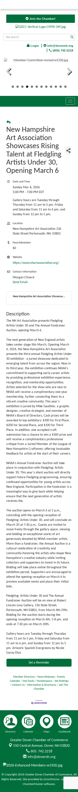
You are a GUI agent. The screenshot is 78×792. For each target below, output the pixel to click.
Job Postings (61, 681)
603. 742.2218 (41, 751)
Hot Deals (28, 681)
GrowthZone (51, 779)
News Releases (46, 677)
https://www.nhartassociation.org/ (36, 263)
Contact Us (18, 685)
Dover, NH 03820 (41, 746)
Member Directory (24, 677)
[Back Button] (8, 123)
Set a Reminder (39, 662)
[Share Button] (68, 150)
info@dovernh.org (41, 757)
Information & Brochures (41, 685)
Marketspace (44, 681)
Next (68, 72)
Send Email (20, 282)
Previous (10, 72)
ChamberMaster (33, 784)
